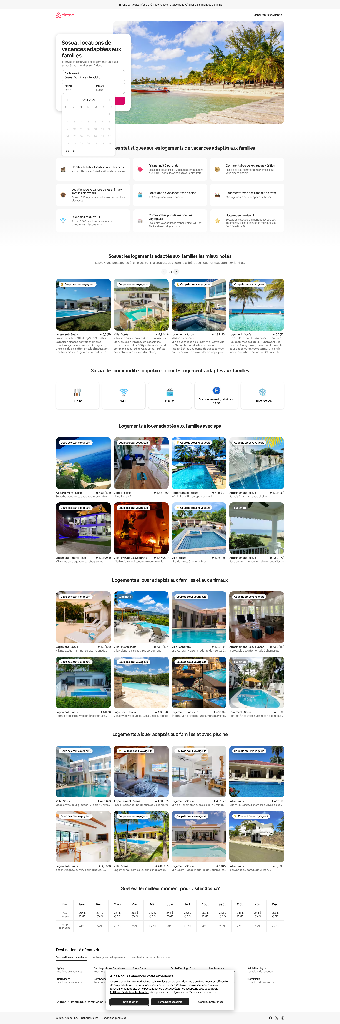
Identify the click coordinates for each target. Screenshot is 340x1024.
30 (67, 150)
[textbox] (77, 90)
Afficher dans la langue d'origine (203, 4)
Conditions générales (114, 1018)
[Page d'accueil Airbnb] (65, 15)
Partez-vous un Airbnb (267, 15)
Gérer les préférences (210, 1001)
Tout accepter (129, 1001)
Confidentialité (89, 1018)
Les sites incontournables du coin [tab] (150, 957)
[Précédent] (164, 272)
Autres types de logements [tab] (109, 957)
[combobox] (93, 77)
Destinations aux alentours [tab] (71, 957)
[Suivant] (176, 272)
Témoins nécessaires (170, 1001)
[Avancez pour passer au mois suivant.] (109, 100)
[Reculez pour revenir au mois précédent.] (68, 100)
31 (74, 150)
